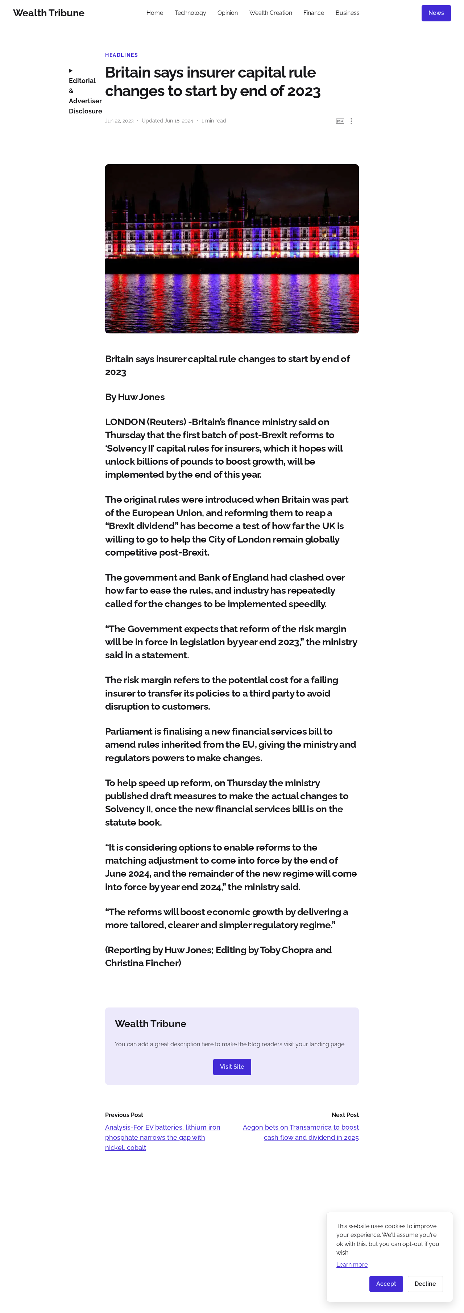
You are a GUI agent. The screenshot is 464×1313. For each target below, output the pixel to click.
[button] (351, 121)
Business (348, 12)
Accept (386, 1283)
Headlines (121, 55)
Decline (425, 1283)
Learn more (352, 1264)
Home (154, 12)
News (436, 12)
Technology (190, 12)
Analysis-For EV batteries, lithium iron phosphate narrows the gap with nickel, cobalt (162, 1137)
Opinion (228, 12)
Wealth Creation (270, 12)
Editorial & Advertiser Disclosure (81, 96)
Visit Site (232, 1066)
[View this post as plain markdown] (340, 121)
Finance (313, 12)
